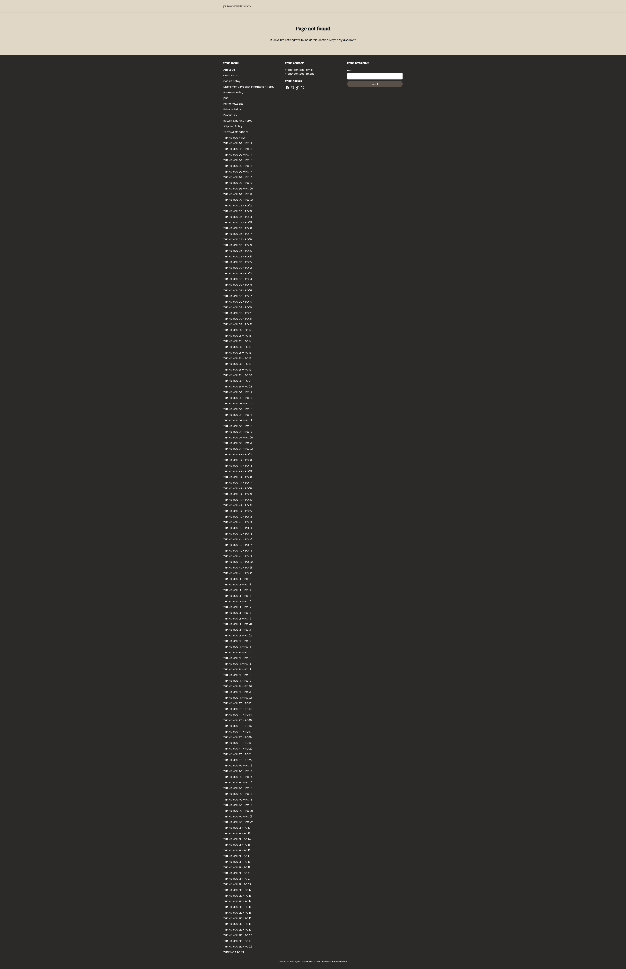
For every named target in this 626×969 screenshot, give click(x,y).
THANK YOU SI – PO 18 (237, 862)
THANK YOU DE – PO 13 (237, 273)
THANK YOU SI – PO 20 (237, 873)
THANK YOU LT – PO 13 (237, 584)
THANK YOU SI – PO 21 (236, 879)
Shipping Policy (232, 126)
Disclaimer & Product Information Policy (248, 87)
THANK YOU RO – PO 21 (237, 816)
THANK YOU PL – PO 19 (237, 681)
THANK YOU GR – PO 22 (238, 449)
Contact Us (230, 75)
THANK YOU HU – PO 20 (238, 562)
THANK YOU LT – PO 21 (237, 630)
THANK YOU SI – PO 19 (236, 867)
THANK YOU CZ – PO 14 (237, 217)
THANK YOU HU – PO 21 (237, 567)
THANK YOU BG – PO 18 (237, 177)
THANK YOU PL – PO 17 (237, 669)
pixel (226, 98)
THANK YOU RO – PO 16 (237, 788)
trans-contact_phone (299, 74)
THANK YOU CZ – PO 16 (237, 228)
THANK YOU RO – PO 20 (238, 811)
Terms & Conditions (235, 132)
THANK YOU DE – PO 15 (237, 285)
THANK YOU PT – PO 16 (237, 726)
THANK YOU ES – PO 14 (237, 341)
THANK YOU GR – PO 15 (237, 409)
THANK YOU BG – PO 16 (237, 166)
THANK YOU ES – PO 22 (237, 386)
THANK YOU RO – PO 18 (237, 799)
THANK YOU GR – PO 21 (237, 443)
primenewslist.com (237, 6)
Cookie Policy (231, 81)
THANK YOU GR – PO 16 (237, 415)
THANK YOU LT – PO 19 (237, 618)
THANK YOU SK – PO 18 (237, 924)
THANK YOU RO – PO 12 (237, 765)
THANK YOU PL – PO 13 (237, 647)
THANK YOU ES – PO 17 (237, 358)
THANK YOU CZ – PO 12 (237, 205)
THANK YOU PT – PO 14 (237, 715)
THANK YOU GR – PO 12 (237, 392)
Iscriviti (375, 84)
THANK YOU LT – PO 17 (237, 607)
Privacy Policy (232, 109)
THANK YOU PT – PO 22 (237, 760)
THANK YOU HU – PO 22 (238, 573)
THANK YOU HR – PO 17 (237, 483)
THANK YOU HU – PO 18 (237, 551)
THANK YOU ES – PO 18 (237, 364)
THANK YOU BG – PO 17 (237, 172)
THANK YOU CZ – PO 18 (237, 239)
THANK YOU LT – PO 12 (237, 579)
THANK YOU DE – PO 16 (237, 290)
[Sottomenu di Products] (236, 115)
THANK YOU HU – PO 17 (237, 545)
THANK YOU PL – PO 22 (237, 698)
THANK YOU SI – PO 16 (237, 850)
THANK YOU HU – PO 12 (237, 517)
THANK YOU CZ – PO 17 (237, 234)
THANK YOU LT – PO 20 (237, 624)
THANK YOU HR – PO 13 (237, 460)
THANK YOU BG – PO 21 (237, 194)
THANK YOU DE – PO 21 (237, 319)
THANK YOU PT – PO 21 (237, 754)
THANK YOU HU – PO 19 (237, 556)
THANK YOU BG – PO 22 (238, 200)
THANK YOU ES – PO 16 (237, 353)
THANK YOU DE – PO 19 (237, 307)
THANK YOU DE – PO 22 (237, 324)
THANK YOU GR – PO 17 (237, 420)
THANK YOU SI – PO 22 (237, 884)
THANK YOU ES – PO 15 (237, 347)
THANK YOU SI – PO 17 (237, 856)
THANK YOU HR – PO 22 (237, 511)
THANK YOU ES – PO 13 (237, 336)
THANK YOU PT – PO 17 (237, 732)
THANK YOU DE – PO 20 (238, 313)
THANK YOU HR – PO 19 (237, 494)
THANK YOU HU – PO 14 (237, 528)
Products (229, 115)
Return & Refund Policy (237, 121)
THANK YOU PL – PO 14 (237, 652)
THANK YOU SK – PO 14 (237, 901)
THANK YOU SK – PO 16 (237, 913)
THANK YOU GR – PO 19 (237, 432)
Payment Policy (233, 92)
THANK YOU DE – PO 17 (237, 296)
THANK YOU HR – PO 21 (237, 505)
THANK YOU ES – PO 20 (237, 375)
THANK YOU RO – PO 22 (238, 822)
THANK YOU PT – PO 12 (237, 703)
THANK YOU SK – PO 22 (237, 946)
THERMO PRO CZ (233, 952)
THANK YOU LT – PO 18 (237, 613)
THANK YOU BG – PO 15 (237, 160)
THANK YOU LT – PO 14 (237, 590)
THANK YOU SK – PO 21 (237, 941)
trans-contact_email (299, 70)
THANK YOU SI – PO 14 (237, 839)
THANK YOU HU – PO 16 (237, 539)
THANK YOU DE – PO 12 (237, 268)
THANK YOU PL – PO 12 (237, 641)
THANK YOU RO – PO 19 (237, 805)
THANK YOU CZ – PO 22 (237, 262)
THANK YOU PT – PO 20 (237, 748)
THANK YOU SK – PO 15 (237, 907)
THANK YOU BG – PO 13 (237, 149)
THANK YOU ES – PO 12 (237, 330)
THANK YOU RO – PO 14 (237, 777)
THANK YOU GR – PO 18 (237, 426)
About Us (229, 70)
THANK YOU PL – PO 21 (237, 692)
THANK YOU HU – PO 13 (237, 522)
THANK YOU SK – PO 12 (237, 890)
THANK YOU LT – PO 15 (237, 596)
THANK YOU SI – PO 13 (236, 833)
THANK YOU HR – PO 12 (237, 454)
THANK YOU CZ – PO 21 (237, 256)
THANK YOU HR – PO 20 (238, 500)
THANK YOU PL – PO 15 (237, 658)
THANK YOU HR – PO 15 (237, 471)
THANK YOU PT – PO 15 (237, 720)
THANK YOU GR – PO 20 (238, 437)
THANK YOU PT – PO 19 (237, 743)
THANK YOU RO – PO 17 (237, 794)
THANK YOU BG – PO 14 (237, 155)
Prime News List (233, 104)
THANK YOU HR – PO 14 (237, 466)
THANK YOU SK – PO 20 (237, 935)
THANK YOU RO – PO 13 (237, 771)
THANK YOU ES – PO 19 (237, 370)
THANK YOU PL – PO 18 (237, 675)
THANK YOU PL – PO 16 (237, 664)
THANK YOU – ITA (234, 138)
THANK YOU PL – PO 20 (237, 686)
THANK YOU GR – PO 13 (237, 398)
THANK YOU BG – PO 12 (237, 143)
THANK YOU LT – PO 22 (237, 635)
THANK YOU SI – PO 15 (237, 845)
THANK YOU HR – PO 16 (237, 477)
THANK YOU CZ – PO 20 (238, 251)
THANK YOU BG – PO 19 (237, 183)
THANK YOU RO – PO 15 (237, 782)
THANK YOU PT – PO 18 (237, 737)
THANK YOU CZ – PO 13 (237, 211)
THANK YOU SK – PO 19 (237, 930)
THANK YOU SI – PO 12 (236, 828)
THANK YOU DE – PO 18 (237, 302)
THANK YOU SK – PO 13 (237, 896)
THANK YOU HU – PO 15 (237, 534)
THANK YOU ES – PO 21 (237, 381)
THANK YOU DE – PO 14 (237, 279)
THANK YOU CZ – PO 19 (237, 245)
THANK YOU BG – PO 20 (238, 188)
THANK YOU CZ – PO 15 (237, 222)
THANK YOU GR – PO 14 (237, 403)
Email (350, 70)
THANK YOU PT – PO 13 (237, 709)
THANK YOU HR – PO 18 (237, 488)
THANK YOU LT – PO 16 (237, 601)
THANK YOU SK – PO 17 (237, 918)
